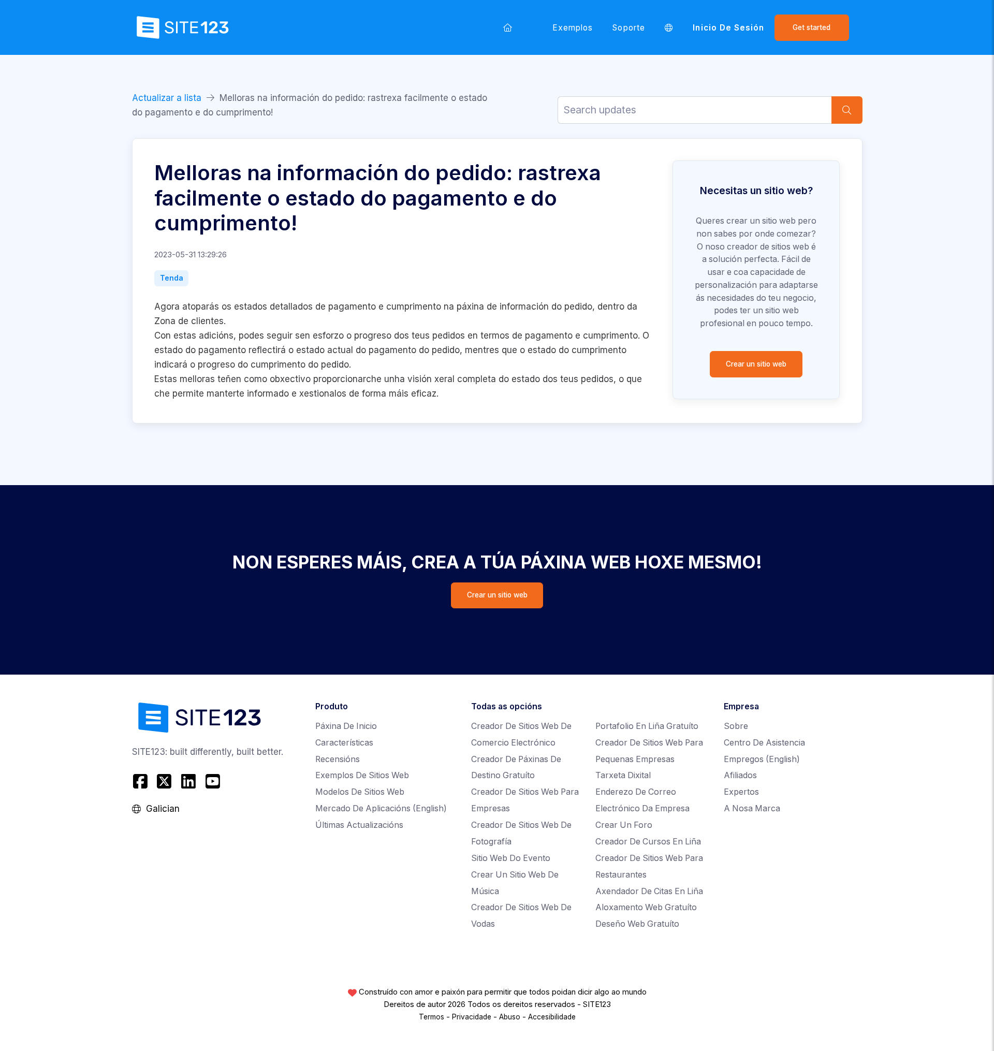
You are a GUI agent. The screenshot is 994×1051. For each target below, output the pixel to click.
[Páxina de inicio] (507, 27)
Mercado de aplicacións (381, 808)
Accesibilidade (552, 1017)
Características (344, 743)
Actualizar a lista (166, 98)
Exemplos (572, 28)
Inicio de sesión (728, 28)
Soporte (628, 28)
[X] (164, 781)
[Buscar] (847, 110)
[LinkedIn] (189, 781)
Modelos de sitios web (359, 792)
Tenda (171, 278)
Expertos (741, 792)
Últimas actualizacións (359, 825)
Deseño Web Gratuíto (637, 924)
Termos (431, 1017)
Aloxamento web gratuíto (646, 907)
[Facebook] (141, 781)
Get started (811, 27)
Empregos (762, 759)
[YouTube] (212, 781)
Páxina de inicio (346, 726)
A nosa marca (752, 808)
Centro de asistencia (764, 743)
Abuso (509, 1017)
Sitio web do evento (510, 858)
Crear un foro (623, 825)
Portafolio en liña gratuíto (646, 726)
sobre (736, 726)
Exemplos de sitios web (362, 775)
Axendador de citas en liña (649, 891)
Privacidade (471, 1017)
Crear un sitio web (756, 364)
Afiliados (740, 775)
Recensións (337, 759)
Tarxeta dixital (623, 775)
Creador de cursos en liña (648, 841)
